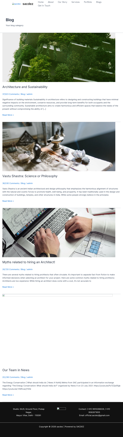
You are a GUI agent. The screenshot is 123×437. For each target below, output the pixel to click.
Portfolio (88, 2)
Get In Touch (44, 5)
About (51, 2)
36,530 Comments (10, 183)
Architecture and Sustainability (24, 87)
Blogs (98, 2)
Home (41, 2)
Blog (23, 94)
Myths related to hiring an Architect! (28, 262)
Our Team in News (15, 370)
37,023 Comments (10, 94)
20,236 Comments (10, 377)
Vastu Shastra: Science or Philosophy (29, 176)
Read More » (8, 114)
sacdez (28, 4)
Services (75, 2)
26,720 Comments (10, 269)
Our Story (62, 2)
